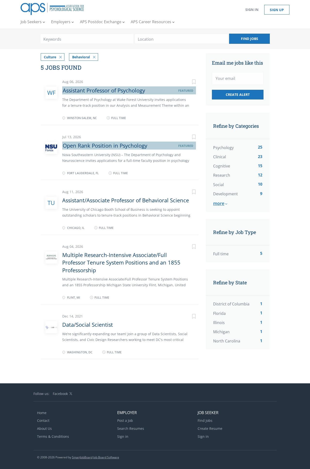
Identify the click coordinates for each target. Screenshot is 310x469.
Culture (50, 57)
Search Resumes (130, 428)
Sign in (251, 9)
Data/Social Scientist (87, 324)
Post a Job (125, 420)
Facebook (60, 393)
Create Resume (210, 428)
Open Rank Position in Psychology (105, 145)
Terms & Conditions (53, 436)
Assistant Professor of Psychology (104, 90)
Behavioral (81, 57)
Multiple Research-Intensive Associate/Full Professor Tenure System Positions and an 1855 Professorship (121, 262)
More (218, 203)
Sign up (277, 10)
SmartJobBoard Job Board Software (95, 457)
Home (41, 412)
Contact (43, 420)
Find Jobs (249, 38)
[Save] (188, 82)
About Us (44, 428)
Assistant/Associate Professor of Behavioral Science (125, 200)
